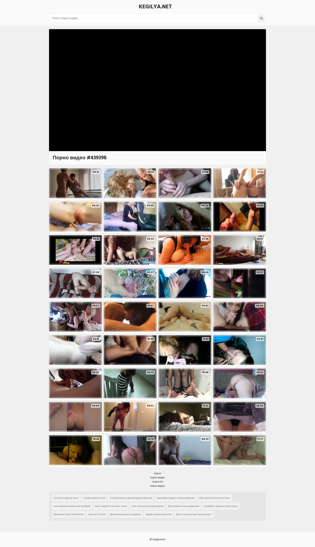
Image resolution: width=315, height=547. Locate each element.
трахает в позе (96, 514)
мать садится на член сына (111, 506)
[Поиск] (261, 18)
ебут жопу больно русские (214, 498)
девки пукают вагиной (158, 514)
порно (157, 473)
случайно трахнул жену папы (221, 506)
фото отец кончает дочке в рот (194, 514)
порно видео (157, 477)
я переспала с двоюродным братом (131, 498)
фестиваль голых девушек (183, 506)
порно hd (157, 482)
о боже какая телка (94, 498)
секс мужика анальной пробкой (72, 506)
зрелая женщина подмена (125, 514)
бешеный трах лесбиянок (69, 514)
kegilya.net (155, 6)
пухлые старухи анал (66, 498)
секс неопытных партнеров (147, 506)
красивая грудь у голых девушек (176, 498)
